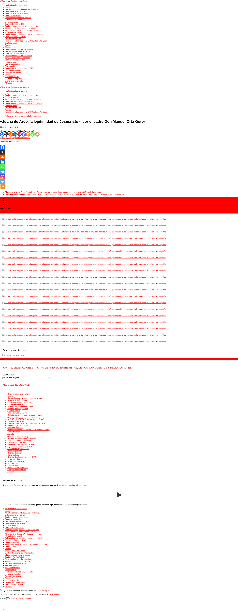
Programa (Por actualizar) (15, 37)
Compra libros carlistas (14, 81)
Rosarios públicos (12, 62)
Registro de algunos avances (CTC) (19, 68)
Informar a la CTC (12, 77)
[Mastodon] (24, 134)
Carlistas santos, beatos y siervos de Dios (22, 26)
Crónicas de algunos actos (16, 60)
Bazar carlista (10, 66)
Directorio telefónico (13, 39)
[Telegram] (2, 171)
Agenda (8, 45)
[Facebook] (2, 134)
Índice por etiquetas (13, 70)
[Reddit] (11, 134)
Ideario (7, 7)
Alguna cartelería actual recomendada (20, 28)
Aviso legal (44, 590)
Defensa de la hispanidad (15, 20)
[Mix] (28, 134)
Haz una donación (12, 64)
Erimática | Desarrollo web (20, 598)
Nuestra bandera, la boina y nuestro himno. (22, 9)
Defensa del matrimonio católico (18, 18)
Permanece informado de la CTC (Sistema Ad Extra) (26, 41)
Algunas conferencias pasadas (17, 58)
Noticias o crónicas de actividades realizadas (23, 116)
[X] (6, 134)
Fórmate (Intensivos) (13, 32)
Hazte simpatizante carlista (16, 5)
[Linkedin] (15, 134)
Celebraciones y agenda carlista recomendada (24, 34)
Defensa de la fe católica (15, 11)
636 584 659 (55, 594)
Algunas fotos (10, 74)
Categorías (8, 374)
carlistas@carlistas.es (9, 212)
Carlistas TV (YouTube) (14, 53)
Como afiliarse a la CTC (14, 24)
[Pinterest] (19, 134)
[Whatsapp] (32, 134)
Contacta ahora (11, 43)
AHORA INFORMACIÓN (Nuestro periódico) (23, 30)
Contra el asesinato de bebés (17, 13)
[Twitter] (2, 181)
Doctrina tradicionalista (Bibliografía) (19, 49)
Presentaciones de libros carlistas (18, 56)
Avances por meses (13, 72)
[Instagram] (2, 176)
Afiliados (8, 83)
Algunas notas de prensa (15, 47)
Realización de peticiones (15, 79)
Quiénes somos (11, 22)
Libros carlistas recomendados (17, 51)
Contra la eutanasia (13, 15)
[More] (37, 134)
